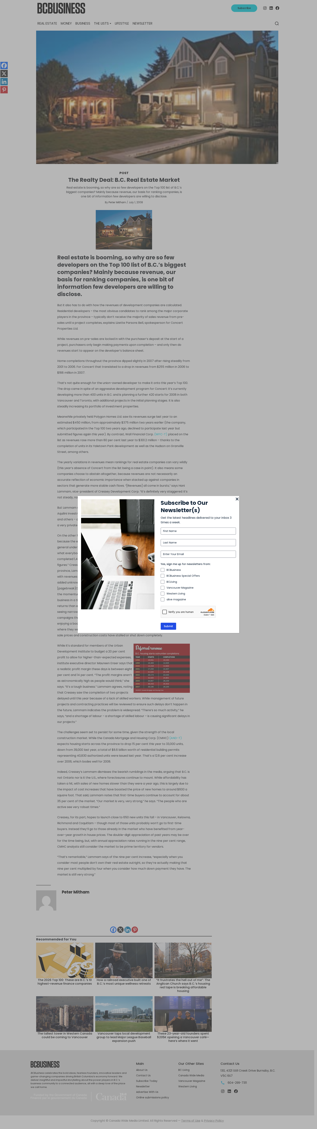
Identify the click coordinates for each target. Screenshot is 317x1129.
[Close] (237, 499)
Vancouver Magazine (180, 588)
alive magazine (176, 599)
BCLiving (172, 582)
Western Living (176, 593)
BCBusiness (174, 570)
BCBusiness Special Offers (183, 576)
